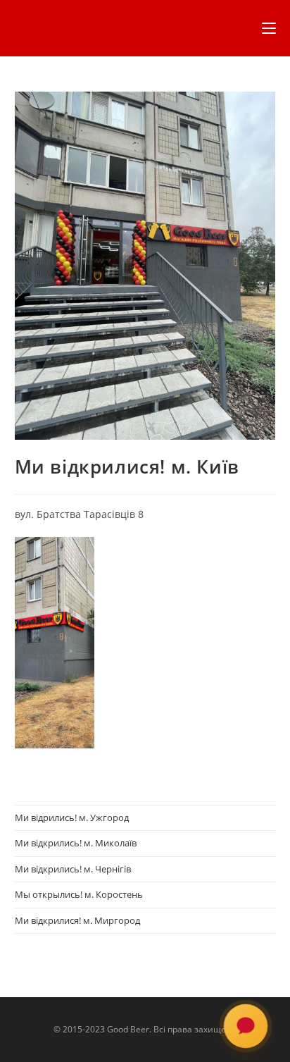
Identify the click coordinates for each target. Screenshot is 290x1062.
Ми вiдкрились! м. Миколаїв (76, 842)
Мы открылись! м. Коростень (79, 894)
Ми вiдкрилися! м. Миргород (77, 920)
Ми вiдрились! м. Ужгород (72, 817)
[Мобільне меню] (269, 28)
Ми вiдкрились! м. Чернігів (73, 869)
